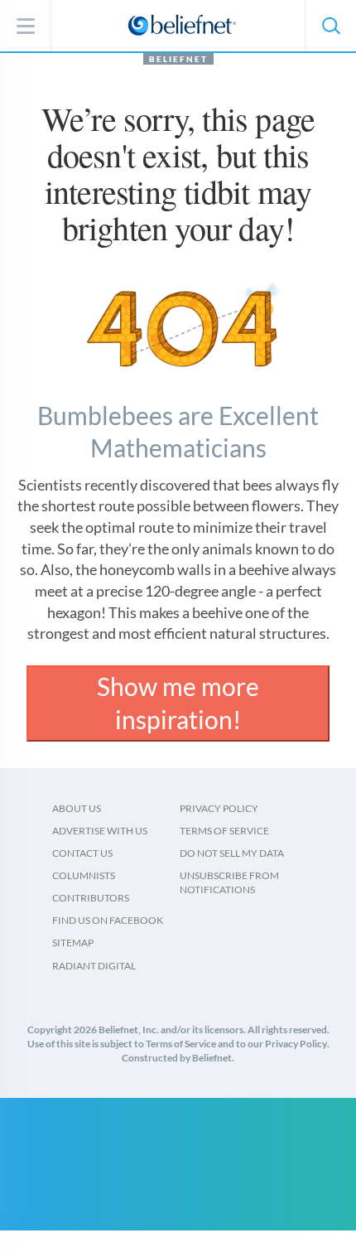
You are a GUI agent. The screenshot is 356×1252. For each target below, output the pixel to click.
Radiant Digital (94, 966)
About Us (76, 808)
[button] (330, 25)
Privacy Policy (219, 808)
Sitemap (73, 942)
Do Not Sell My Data (232, 853)
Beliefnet (178, 59)
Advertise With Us (99, 830)
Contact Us (82, 853)
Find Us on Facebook (107, 920)
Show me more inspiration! (178, 702)
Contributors (90, 898)
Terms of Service (224, 830)
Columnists (83, 875)
